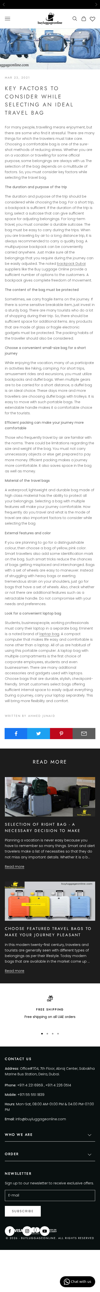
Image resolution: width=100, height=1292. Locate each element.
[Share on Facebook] (16, 733)
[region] (50, 1010)
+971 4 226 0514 (58, 1085)
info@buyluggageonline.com (41, 1119)
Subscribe (23, 1211)
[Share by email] (84, 733)
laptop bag (49, 633)
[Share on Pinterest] (61, 733)
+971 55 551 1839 (30, 1094)
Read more (14, 866)
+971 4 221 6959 (30, 1085)
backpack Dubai (71, 263)
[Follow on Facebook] (9, 1231)
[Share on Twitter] (38, 733)
